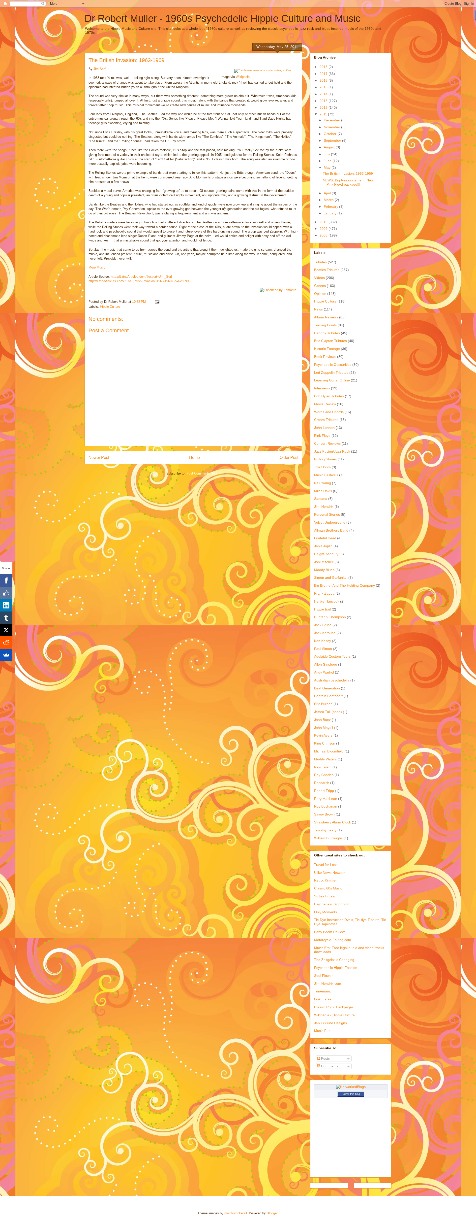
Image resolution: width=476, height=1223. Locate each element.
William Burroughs (328, 838)
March (329, 200)
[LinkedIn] (6, 605)
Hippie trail (322, 609)
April (328, 193)
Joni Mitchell (323, 562)
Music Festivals (326, 475)
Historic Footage (327, 349)
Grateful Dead (325, 538)
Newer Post (99, 457)
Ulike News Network (329, 873)
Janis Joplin (323, 546)
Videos (319, 278)
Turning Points (325, 325)
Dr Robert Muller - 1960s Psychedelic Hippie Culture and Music (222, 18)
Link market (323, 999)
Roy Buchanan (325, 806)
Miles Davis (323, 491)
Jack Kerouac (324, 633)
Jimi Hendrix (323, 507)
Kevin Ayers (323, 735)
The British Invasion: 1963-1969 (348, 173)
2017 (324, 74)
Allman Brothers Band (331, 530)
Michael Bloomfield (329, 751)
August (330, 147)
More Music (97, 267)
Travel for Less (325, 865)
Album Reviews (326, 317)
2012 (324, 107)
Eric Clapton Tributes (330, 341)
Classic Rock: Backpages (334, 1007)
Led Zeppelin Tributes (331, 372)
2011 (324, 114)
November (332, 127)
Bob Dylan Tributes (329, 396)
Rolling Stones (325, 459)
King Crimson (324, 743)
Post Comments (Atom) (203, 473)
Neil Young (322, 483)
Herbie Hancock (326, 601)
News (318, 309)
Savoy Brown (324, 814)
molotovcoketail (235, 1213)
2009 (324, 229)
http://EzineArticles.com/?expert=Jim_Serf (141, 276)
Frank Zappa (324, 593)
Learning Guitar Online (332, 380)
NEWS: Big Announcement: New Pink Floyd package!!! (348, 182)
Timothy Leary (325, 830)
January (330, 213)
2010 (324, 222)
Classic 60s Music (328, 888)
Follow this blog (351, 1093)
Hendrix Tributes (327, 333)
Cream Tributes (326, 420)
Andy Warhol (324, 672)
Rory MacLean (325, 799)
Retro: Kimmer (325, 880)
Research (321, 783)
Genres (320, 286)
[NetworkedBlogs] (351, 1087)
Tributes (320, 262)
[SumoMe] (6, 655)
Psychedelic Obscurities (332, 365)
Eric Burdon (323, 704)
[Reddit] (6, 642)
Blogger (272, 1213)
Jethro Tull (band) (328, 712)
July (327, 154)
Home (194, 457)
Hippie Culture (110, 306)
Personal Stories (327, 514)
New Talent (322, 767)
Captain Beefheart (328, 696)
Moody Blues (324, 570)
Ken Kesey (322, 641)
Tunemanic (322, 991)
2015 (324, 87)
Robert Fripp (324, 791)
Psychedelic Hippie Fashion (335, 968)
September (333, 140)
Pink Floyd (322, 436)
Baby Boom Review (329, 932)
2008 (324, 235)
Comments (329, 1066)
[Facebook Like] (6, 593)
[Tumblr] (6, 618)
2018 (324, 67)
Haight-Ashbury (326, 554)
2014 (324, 94)
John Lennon (324, 428)
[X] (6, 630)
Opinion (320, 294)
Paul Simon (323, 649)
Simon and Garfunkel (330, 577)
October (330, 134)
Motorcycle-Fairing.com (332, 940)
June (328, 161)
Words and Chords (329, 412)
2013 (324, 101)
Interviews (322, 388)
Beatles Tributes (326, 270)
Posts (325, 1058)
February (331, 206)
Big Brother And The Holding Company (344, 585)
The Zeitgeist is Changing (334, 960)
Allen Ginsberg (325, 664)
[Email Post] (156, 302)
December (332, 120)
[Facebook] (6, 580)
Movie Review (325, 404)
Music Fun (322, 1031)
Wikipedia (243, 77)
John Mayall (323, 728)
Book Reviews (325, 357)
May (327, 168)
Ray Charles (323, 775)
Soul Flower (323, 976)
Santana (320, 499)
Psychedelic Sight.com (331, 904)
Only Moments (325, 912)
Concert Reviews (327, 443)
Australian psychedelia (331, 680)
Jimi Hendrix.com (327, 983)
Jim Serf (99, 69)
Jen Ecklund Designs (330, 1023)
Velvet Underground (329, 522)
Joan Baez (322, 720)
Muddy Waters (325, 759)
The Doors (322, 467)
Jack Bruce (322, 625)
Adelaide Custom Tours (332, 656)
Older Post (289, 457)
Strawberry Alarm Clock (332, 822)
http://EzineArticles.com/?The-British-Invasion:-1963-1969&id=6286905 (139, 281)
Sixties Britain (324, 896)
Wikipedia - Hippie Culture (334, 1015)
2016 (324, 80)
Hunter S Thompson (330, 617)
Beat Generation (327, 688)
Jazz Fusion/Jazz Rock (332, 451)
